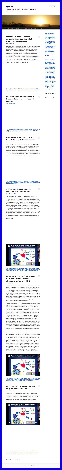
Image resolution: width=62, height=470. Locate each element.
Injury (28, 453)
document (33, 196)
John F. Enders (31, 89)
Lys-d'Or (10, 6)
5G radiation (31, 450)
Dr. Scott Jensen (26, 130)
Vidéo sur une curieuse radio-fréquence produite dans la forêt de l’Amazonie (50, 46)
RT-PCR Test (10, 454)
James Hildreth (9, 380)
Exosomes (35, 269)
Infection (25, 453)
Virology (17, 454)
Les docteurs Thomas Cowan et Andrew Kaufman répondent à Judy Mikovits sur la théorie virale (19, 38)
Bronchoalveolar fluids (12, 451)
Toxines (24, 380)
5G (28, 450)
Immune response (20, 453)
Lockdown (37, 453)
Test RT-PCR (19, 90)
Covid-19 (27, 88)
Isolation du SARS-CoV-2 (13, 89)
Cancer (18, 451)
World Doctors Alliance (10, 131)
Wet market (24, 454)
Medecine (19, 129)
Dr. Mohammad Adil (15, 130)
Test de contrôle (13, 90)
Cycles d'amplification (34, 181)
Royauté (40, 28)
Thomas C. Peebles (25, 90)
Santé (22, 129)
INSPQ (38, 269)
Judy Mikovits (36, 89)
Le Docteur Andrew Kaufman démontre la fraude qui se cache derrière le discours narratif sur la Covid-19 (20, 278)
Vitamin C (20, 454)
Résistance (36, 28)
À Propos (12, 28)
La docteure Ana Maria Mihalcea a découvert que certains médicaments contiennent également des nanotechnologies (50, 68)
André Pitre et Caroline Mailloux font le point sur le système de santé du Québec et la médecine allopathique (50, 62)
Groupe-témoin (25, 379)
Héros (22, 28)
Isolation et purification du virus (23, 89)
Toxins (14, 454)
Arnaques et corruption (14, 268)
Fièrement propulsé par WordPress (31, 465)
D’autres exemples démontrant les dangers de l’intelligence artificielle (50, 42)
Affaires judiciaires (13, 129)
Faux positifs (21, 182)
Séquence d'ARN (15, 380)
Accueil (8, 28)
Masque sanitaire (9, 270)
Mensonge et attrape (22, 268)
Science (11, 88)
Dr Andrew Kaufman (32, 88)
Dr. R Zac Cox (21, 130)
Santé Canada (17, 270)
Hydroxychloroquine (13, 453)
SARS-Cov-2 (8, 90)
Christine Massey (12, 269)
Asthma (35, 450)
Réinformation (16, 378)
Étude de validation (16, 182)
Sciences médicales (17, 88)
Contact (17, 28)
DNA (16, 269)
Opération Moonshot (33, 182)
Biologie (11, 378)
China (21, 451)
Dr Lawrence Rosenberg (29, 269)
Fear (34, 451)
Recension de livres (28, 28)
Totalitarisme (20, 181)
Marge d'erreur (26, 182)
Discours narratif (37, 378)
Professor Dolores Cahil (34, 130)
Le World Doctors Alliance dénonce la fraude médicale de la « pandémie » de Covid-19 (20, 98)
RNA (13, 270)
